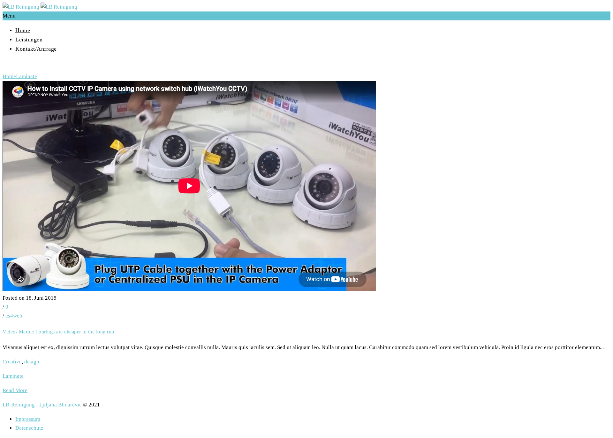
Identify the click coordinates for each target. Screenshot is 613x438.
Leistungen (28, 39)
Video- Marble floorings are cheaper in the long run (58, 331)
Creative (12, 362)
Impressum (27, 419)
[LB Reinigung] (40, 7)
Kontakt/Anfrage (36, 49)
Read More (15, 390)
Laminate (26, 76)
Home (22, 30)
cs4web (13, 316)
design (31, 362)
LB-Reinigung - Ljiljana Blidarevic (42, 405)
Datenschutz (29, 428)
